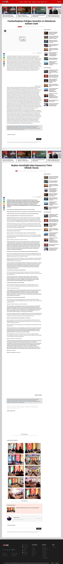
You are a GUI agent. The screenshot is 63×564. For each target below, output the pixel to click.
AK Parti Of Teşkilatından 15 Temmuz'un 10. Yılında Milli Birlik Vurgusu (53, 37)
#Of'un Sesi (13, 406)
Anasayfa (4, 5)
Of (19, 1)
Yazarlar (25, 548)
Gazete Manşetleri (45, 558)
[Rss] (11, 549)
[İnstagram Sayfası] (6, 549)
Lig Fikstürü (44, 552)
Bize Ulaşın (25, 554)
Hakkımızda (4, 553)
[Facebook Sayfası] (2, 549)
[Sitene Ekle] (15, 549)
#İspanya (17, 408)
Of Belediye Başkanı (11, 217)
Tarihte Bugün (44, 553)
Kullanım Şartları (15, 553)
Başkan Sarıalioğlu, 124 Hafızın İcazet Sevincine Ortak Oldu (53, 41)
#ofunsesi (36, 406)
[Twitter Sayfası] (4, 549)
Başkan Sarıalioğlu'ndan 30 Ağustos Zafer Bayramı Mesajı (54, 45)
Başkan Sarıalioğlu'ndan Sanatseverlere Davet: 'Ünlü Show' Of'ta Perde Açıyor (54, 76)
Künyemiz (25, 552)
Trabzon (22, 1)
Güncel (38, 1)
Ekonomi (42, 1)
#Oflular (26, 406)
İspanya (29, 211)
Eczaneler (44, 550)
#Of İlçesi (8, 406)
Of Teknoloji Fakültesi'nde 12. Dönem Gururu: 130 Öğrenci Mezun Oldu (53, 104)
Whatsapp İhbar (14, 554)
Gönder (39, 528)
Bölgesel (26, 1)
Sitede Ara (54, 547)
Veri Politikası (5, 555)
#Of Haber (22, 406)
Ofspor (29, 1)
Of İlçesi (18, 221)
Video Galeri (26, 546)
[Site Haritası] (13, 549)
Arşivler (25, 550)
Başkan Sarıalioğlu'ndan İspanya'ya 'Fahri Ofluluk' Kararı (53, 49)
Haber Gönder (14, 555)
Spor (46, 1)
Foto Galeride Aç (25, 500)
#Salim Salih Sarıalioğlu (11, 408)
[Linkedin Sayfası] (9, 549)
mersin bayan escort (37, 123)
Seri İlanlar (44, 555)
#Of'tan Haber (14, 407)
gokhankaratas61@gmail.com (19, 519)
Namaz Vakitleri (45, 549)
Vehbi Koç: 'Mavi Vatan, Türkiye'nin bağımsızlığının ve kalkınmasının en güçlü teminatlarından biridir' (53, 95)
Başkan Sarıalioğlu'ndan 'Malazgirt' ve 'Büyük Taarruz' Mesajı (53, 33)
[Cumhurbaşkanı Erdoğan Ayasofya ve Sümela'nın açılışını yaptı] (22, 39)
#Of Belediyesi (27, 407)
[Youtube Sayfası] (8, 549)
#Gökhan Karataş (31, 406)
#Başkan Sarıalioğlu (20, 407)
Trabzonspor (34, 1)
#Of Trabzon (18, 406)
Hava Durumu (44, 547)
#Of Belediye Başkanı (34, 407)
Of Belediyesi (21, 300)
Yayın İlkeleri (4, 554)
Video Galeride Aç (24, 434)
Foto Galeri (26, 545)
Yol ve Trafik (44, 548)
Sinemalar (44, 554)
